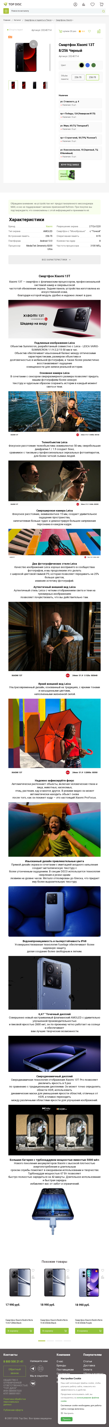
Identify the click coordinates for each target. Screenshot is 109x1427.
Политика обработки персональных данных (14, 1402)
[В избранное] (90, 31)
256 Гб (92, 77)
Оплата (87, 1369)
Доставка (89, 1365)
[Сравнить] (99, 31)
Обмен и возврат (93, 1373)
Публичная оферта (13, 1410)
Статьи (87, 1361)
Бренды (61, 1365)
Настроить (69, 1413)
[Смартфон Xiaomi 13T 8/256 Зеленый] (93, 65)
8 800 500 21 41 (13, 1361)
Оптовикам (63, 1373)
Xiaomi (49, 226)
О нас (60, 1361)
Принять (67, 1419)
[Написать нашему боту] (33, 1368)
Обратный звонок (15, 1371)
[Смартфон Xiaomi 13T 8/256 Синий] (87, 65)
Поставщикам (65, 1369)
